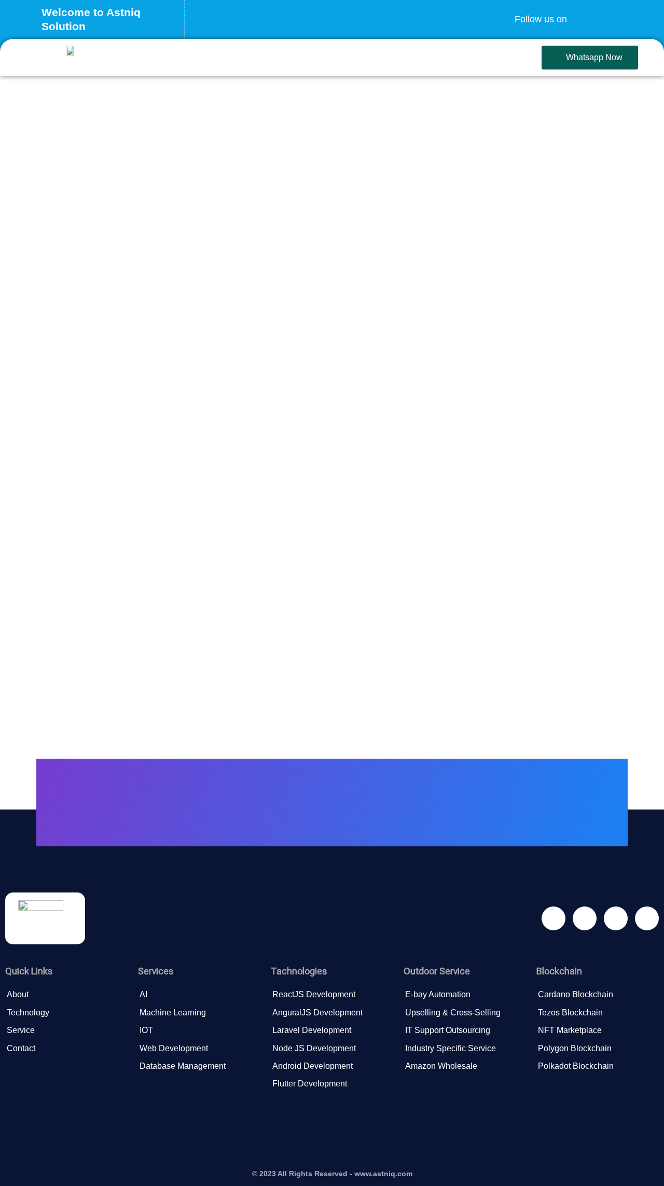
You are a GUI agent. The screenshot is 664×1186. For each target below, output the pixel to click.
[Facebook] (582, 13)
